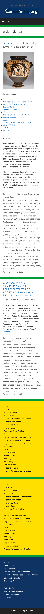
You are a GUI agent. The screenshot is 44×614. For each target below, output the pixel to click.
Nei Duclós (8, 598)
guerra (11, 234)
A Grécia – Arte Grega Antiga (20, 43)
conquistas (7, 216)
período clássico (9, 253)
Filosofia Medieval (22, 338)
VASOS (6, 130)
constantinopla (19, 216)
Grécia (34, 231)
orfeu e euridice (21, 247)
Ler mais (6, 332)
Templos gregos (31, 263)
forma (29, 228)
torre (24, 266)
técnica (6, 263)
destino (18, 222)
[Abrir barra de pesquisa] (41, 21)
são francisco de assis (12, 385)
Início (6, 406)
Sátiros (19, 256)
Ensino (7, 434)
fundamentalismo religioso (14, 363)
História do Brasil (11, 425)
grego (5, 234)
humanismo (8, 369)
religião (17, 379)
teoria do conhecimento (13, 388)
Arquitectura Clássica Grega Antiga (17, 102)
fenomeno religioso (11, 360)
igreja (27, 369)
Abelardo (9, 344)
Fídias (5, 112)
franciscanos (25, 360)
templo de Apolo (17, 263)
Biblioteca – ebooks (12, 578)
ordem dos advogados (12, 375)
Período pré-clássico (11, 110)
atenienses (14, 210)
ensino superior (33, 357)
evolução (29, 225)
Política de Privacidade (13, 591)
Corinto (29, 216)
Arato (26, 203)
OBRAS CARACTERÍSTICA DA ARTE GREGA (21, 123)
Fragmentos (8, 231)
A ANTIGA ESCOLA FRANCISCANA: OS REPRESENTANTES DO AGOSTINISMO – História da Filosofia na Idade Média (19, 289)
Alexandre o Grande (30, 200)
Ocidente (22, 372)
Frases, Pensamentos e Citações (17, 471)
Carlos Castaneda (11, 594)
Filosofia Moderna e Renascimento (18, 419)
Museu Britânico (27, 241)
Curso (37, 219)
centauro (35, 210)
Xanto (13, 269)
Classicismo (8, 213)
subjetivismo (27, 385)
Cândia (27, 210)
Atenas (6, 210)
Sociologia (8, 458)
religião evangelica (30, 382)
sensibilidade (19, 259)
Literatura (8, 409)
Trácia (37, 266)
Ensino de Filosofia (12, 581)
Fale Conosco (9, 569)
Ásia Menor (31, 206)
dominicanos (8, 354)
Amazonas (7, 203)
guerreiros (19, 234)
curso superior (19, 351)
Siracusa (35, 259)
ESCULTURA (8, 128)
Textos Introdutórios (20, 341)
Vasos (6, 120)
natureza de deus (10, 372)
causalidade (18, 347)
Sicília (28, 259)
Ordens (6, 99)
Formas (36, 228)
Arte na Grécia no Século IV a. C (16, 115)
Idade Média (19, 369)
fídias (24, 228)
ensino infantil (20, 357)
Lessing (14, 238)
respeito (6, 256)
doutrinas (18, 354)
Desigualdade (8, 222)
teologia (37, 385)
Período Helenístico (11, 117)
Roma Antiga (9, 455)
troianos (6, 269)
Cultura (19, 219)
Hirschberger (31, 363)
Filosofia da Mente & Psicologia (17, 440)
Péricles (36, 250)
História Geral (8, 197)
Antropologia (9, 462)
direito (29, 351)
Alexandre (17, 200)
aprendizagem (33, 344)
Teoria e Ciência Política (14, 431)
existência (7, 228)
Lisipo (20, 238)
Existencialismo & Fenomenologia (17, 437)
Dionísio (13, 225)
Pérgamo (28, 250)
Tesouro (12, 266)
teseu (5, 266)
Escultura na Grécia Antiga (14, 104)
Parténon (20, 250)
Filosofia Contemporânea (14, 422)
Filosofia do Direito (11, 468)
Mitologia (8, 449)
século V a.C (8, 259)
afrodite (8, 200)
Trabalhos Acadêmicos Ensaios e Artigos (21, 575)
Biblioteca (9, 194)
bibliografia (7, 347)
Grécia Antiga (33, 194)
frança (16, 231)
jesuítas (33, 369)
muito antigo (14, 241)
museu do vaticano (20, 244)
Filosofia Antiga (10, 412)
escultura (21, 225)
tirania (18, 266)
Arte (24, 206)
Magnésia (28, 238)
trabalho (30, 266)
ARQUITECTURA (10, 125)
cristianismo (8, 351)
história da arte (30, 234)
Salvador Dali (9, 588)
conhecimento (31, 213)
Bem (22, 210)
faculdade (16, 228)
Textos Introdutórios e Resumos (17, 572)
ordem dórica (8, 247)
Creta (13, 219)
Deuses (26, 222)
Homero (6, 238)
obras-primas (34, 244)
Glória (27, 231)
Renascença (29, 253)
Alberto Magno (20, 344)
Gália (22, 231)
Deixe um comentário (14, 272)
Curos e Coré (8, 107)
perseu (20, 253)
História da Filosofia (11, 366)
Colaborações (9, 565)
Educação (27, 354)
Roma (13, 256)
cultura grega (28, 219)
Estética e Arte (21, 194)
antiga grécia (18, 203)
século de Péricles (30, 256)
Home (6, 562)
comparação (19, 213)
